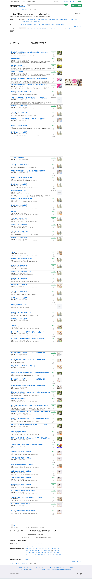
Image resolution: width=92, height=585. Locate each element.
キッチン (27, 60)
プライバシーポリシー (29, 567)
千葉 (42, 550)
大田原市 (57, 19)
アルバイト (18, 9)
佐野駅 (23, 206)
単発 (33, 543)
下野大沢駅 (23, 60)
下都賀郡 (35, 21)
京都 (42, 552)
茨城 (49, 550)
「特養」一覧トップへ (77, 561)
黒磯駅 (35, 24)
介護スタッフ (14, 211)
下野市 (20, 21)
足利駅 (23, 133)
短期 (49, 543)
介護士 (25, 213)
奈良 (48, 552)
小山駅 (24, 24)
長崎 (60, 554)
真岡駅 (43, 24)
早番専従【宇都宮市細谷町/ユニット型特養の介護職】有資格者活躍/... (29, 171)
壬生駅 (23, 226)
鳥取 (55, 552)
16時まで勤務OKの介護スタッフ (19, 284)
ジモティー (12, 9)
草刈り (27, 546)
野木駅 (23, 239)
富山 (55, 548)
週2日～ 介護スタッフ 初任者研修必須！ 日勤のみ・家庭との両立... (28, 338)
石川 (58, 548)
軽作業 (34, 28)
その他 (70, 28)
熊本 (54, 554)
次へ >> (23, 525)
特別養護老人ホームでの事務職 (19, 278)
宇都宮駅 (20, 24)
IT (64, 28)
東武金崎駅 (23, 393)
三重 (30, 552)
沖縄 (33, 556)
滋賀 (45, 552)
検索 (66, 5)
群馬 (55, 550)
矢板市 (61, 19)
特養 (12, 30)
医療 (54, 28)
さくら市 (71, 19)
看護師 (23, 459)
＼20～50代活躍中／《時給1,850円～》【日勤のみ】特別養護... (27, 444)
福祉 (51, 28)
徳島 (36, 554)
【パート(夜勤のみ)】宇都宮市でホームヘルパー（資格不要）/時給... (28, 352)
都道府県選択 (22, 6)
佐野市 (39, 19)
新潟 (52, 548)
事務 (46, 28)
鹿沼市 (42, 19)
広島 (30, 554)
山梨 (30, 550)
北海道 (30, 548)
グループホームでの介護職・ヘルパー (20, 112)
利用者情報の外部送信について (64, 569)
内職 (27, 543)
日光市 (46, 19)
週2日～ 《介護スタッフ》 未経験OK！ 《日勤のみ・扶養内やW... (27, 332)
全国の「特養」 (25, 9)
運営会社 (72, 567)
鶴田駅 (23, 299)
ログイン (72, 1)
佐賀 (51, 554)
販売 (40, 28)
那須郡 (31, 21)
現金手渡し (38, 543)
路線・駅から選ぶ (77, 26)
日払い (30, 543)
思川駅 (23, 185)
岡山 (27, 554)
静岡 (33, 552)
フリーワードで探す (40, 569)
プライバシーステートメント (41, 567)
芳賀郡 (23, 21)
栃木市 (35, 19)
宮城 (40, 548)
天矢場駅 (23, 320)
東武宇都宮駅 (29, 24)
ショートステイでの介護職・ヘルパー (20, 157)
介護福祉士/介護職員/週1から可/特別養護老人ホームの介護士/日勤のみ (29, 98)
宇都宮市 (27, 19)
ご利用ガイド (31, 569)
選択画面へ (28, 559)
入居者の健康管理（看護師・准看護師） (21, 451)
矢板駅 (23, 266)
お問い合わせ (65, 567)
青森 (33, 548)
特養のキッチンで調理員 (17, 71)
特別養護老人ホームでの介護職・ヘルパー (21, 91)
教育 (49, 28)
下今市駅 (52, 24)
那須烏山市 (76, 19)
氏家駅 (62, 24)
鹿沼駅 (23, 273)
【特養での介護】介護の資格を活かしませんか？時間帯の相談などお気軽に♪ (30, 372)
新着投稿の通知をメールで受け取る (36, 534)
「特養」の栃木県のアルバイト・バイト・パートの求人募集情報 (29, 14)
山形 (46, 548)
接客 (43, 28)
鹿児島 (30, 556)
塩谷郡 (39, 21)
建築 (31, 28)
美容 (67, 28)
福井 (27, 550)
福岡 (48, 554)
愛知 (58, 550)
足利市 (31, 19)
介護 (22, 86)
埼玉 (39, 550)
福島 (49, 548)
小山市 (50, 19)
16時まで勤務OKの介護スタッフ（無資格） (22, 464)
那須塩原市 (66, 19)
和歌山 (51, 552)
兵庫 (39, 552)
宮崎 (27, 556)
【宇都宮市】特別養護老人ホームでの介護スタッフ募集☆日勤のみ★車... (29, 52)
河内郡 (27, 21)
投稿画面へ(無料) (76, 5)
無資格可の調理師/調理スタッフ (19, 190)
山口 (33, 554)
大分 (57, 554)
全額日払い (32, 546)
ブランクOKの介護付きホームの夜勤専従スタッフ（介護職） (26, 497)
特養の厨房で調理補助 (16, 65)
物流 (37, 28)
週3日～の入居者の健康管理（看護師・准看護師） (24, 490)
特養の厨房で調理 (15, 58)
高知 (45, 554)
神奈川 (45, 550)
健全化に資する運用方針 (55, 567)
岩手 (37, 548)
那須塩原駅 (58, 24)
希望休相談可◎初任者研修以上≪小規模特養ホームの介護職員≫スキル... (29, 78)
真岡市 (53, 19)
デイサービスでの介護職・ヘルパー (20, 164)
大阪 (36, 552)
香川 (39, 554)
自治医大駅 (47, 24)
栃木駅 (39, 24)
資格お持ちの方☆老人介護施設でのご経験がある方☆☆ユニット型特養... (29, 405)
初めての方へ (66, 1)
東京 (36, 550)
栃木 (18, 53)
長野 (33, 550)
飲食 (28, 28)
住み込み (56, 543)
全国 (27, 548)
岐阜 (27, 552)
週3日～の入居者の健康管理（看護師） (21, 503)
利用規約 (20, 567)
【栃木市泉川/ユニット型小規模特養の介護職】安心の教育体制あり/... (29, 119)
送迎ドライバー (44, 543)
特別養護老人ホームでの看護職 (19, 125)
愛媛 (42, 554)
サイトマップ (24, 569)
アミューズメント (59, 28)
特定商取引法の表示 (51, 569)
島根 (58, 552)
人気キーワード (77, 13)
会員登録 (79, 1)
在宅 (52, 543)
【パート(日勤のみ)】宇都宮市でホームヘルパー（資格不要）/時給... (28, 359)
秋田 (43, 548)
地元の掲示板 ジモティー (58, 1)
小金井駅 (23, 159)
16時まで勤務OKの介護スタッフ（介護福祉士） (23, 366)
